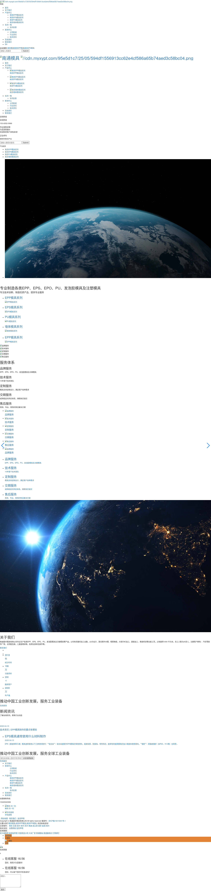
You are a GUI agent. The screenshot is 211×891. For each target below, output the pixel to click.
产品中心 (8, 12)
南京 (10, 825)
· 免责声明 (20, 818)
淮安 (40, 825)
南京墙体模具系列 (16, 22)
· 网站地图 (4, 818)
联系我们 (8, 42)
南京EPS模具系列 (16, 17)
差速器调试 (47, 833)
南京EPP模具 (19, 48)
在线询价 (8, 39)
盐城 (43, 825)
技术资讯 (13, 37)
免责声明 (19, 828)
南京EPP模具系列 (16, 15)
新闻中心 (8, 29)
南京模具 (10, 48)
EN (6, 44)
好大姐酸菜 (4, 833)
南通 (30, 825)
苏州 (26, 825)
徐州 (18, 825)
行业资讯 (13, 34)
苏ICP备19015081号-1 (57, 821)
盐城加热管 (13, 833)
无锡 (14, 825)
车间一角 (8, 24)
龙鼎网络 (12, 828)
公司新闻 (13, 32)
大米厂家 (32, 833)
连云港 (35, 825)
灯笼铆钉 (56, 833)
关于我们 (8, 10)
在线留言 (3, 705)
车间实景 (13, 27)
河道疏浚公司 (23, 833)
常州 (22, 825)
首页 (6, 7)
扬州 (47, 825)
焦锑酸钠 (39, 833)
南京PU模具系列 (16, 20)
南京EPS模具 (29, 48)
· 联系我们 (12, 818)
